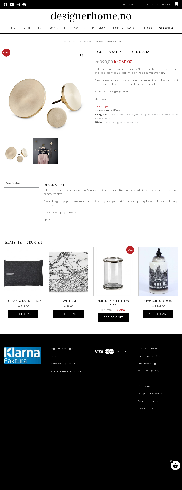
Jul (40, 28)
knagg (116, 122)
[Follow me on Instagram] (18, 4)
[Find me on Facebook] (5, 4)
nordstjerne (132, 122)
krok (122, 122)
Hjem (12, 28)
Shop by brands (124, 28)
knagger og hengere (145, 114)
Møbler (79, 28)
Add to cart (23, 314)
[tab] (21, 183)
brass (109, 122)
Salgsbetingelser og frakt (63, 348)
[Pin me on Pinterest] (24, 4)
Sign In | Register (129, 4)
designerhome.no (91, 16)
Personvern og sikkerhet (63, 363)
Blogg (147, 28)
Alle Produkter (75, 41)
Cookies (54, 356)
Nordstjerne (163, 114)
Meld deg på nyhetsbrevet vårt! (67, 370)
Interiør (98, 28)
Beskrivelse (12, 183)
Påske (27, 28)
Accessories (58, 28)
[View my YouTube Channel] (12, 4)
